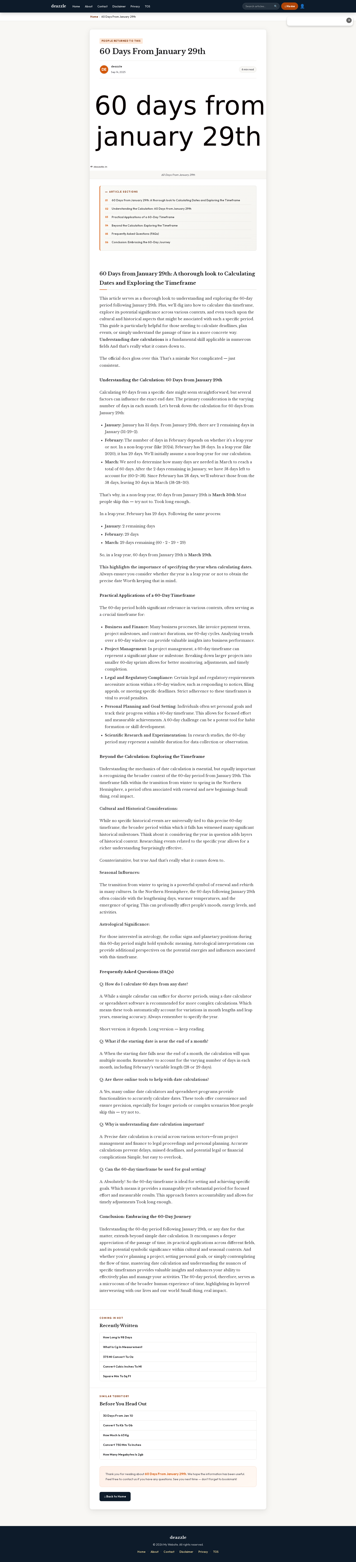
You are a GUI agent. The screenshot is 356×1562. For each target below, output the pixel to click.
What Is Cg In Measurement (122, 1347)
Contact (102, 6)
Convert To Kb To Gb (118, 1425)
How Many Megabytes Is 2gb (123, 1454)
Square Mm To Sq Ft (117, 1376)
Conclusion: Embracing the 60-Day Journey (141, 242)
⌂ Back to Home (115, 1496)
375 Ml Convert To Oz (118, 1357)
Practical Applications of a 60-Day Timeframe (143, 217)
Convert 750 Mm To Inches (122, 1445)
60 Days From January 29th (165, 1474)
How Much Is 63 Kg (116, 1435)
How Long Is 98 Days (117, 1337)
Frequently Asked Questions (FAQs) (135, 234)
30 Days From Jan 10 (118, 1415)
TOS (147, 6)
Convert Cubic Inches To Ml (122, 1366)
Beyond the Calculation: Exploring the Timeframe (145, 225)
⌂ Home (290, 6)
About (89, 6)
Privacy (135, 6)
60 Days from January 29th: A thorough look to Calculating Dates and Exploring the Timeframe (176, 200)
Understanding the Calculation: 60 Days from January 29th (151, 208)
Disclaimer (119, 6)
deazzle (58, 6)
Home (76, 6)
